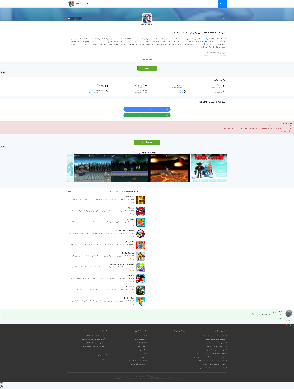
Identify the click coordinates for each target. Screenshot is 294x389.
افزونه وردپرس (140, 350)
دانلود (147, 68)
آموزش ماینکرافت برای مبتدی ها (215, 343)
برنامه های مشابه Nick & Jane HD (124, 191)
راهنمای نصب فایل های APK (96, 336)
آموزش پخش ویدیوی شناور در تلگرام (214, 364)
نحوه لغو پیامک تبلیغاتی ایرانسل (215, 339)
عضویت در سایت (140, 339)
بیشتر (69, 191)
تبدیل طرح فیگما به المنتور (137, 360)
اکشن (205, 38)
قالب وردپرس (141, 346)
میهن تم (142, 353)
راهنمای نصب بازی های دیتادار (95, 343)
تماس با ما (141, 336)
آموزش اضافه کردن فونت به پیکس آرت (213, 350)
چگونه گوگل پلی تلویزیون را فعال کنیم (213, 346)
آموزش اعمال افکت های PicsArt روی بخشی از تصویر (209, 357)
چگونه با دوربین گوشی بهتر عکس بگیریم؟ (212, 368)
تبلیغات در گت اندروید (138, 364)
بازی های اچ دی (173, 87)
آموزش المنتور (147, 142)
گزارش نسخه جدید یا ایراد (96, 92)
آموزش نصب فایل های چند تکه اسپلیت (92, 339)
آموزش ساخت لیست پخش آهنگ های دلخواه (211, 360)
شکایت (280, 318)
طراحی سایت (141, 357)
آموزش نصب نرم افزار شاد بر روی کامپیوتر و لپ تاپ (209, 353)
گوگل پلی (180, 92)
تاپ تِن (102, 360)
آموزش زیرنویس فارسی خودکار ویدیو (214, 336)
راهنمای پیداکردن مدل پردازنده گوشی (93, 346)
